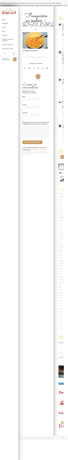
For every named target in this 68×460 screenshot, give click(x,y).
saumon (61, 311)
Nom (24, 96)
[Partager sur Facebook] (25, 68)
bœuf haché (60, 205)
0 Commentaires (41, 57)
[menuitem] (9, 20)
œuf (60, 328)
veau (60, 319)
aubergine (61, 196)
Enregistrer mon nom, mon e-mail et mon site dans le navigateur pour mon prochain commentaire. (36, 123)
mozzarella (61, 265)
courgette (61, 236)
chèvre (60, 227)
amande (61, 193)
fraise (60, 244)
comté (60, 233)
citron (60, 230)
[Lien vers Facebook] (4, 53)
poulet (60, 303)
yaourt (60, 322)
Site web (25, 112)
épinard (61, 325)
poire (60, 290)
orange (60, 276)
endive (60, 238)
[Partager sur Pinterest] (38, 68)
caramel (61, 211)
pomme (61, 292)
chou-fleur (60, 224)
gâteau (60, 254)
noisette (61, 268)
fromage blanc (61, 251)
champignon (61, 217)
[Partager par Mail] (47, 68)
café (60, 209)
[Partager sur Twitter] (29, 68)
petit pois (60, 286)
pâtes (60, 306)
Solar (60, 314)
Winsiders (52, 438)
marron (61, 260)
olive (60, 274)
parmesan (61, 279)
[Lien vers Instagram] (13, 53)
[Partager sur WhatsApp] (34, 68)
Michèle (37, 58)
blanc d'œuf (60, 200)
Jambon (61, 257)
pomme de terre (61, 296)
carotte (60, 214)
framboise (61, 247)
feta (60, 241)
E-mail (25, 104)
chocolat (61, 220)
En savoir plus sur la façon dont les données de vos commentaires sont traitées (35, 152)
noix (60, 271)
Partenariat (61, 282)
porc (60, 300)
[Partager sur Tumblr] (43, 68)
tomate (60, 317)
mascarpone (61, 263)
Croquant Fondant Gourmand (35, 438)
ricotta (60, 308)
